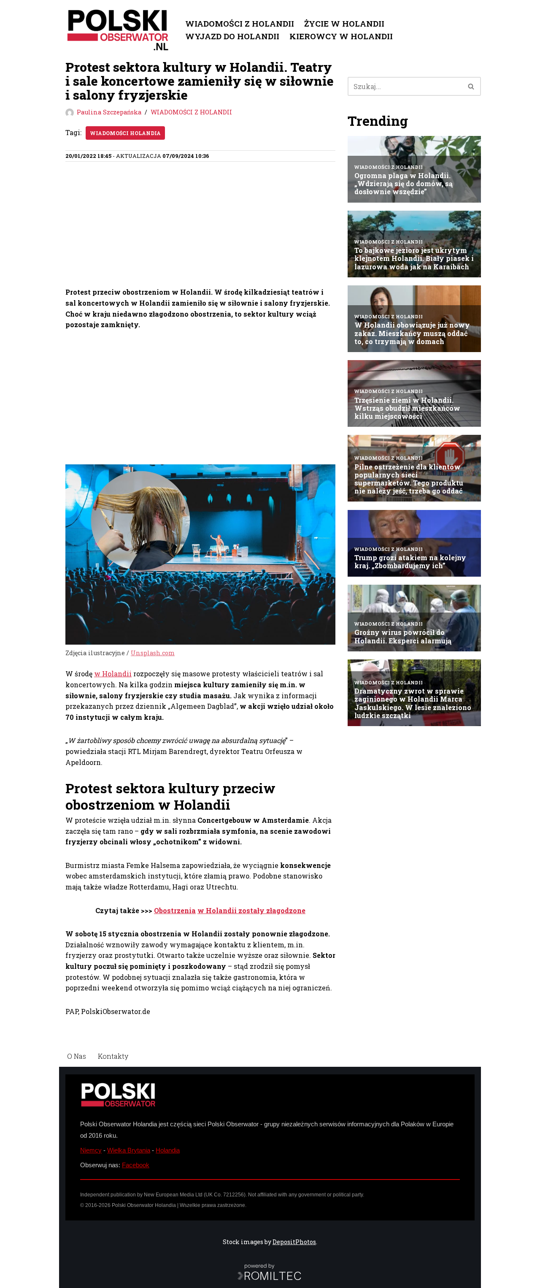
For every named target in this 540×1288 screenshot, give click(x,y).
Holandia (168, 1150)
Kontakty (113, 1056)
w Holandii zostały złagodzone (251, 910)
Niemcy (91, 1150)
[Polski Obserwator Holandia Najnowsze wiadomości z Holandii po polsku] (118, 30)
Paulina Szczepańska (109, 112)
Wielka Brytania (128, 1150)
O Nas (76, 1056)
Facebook (135, 1165)
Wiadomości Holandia (125, 133)
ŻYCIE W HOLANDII (344, 23)
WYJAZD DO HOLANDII (232, 36)
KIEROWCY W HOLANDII (341, 36)
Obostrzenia (175, 910)
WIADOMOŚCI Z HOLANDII (239, 23)
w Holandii (113, 673)
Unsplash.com (153, 653)
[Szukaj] (471, 86)
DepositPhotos (294, 1242)
